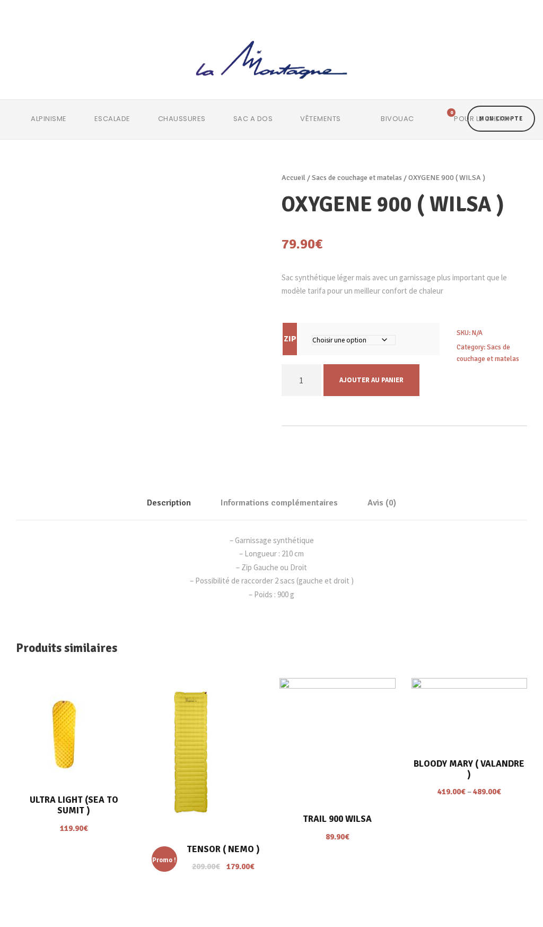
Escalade (112, 119)
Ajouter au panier (371, 379)
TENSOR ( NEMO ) (223, 849)
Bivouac (397, 119)
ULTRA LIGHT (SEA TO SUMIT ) (74, 805)
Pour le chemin (483, 119)
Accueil (293, 177)
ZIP (290, 338)
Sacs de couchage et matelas (357, 177)
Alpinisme (49, 119)
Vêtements (320, 119)
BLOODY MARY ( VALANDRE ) (469, 769)
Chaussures (182, 119)
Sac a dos (253, 119)
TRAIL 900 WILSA (337, 819)
